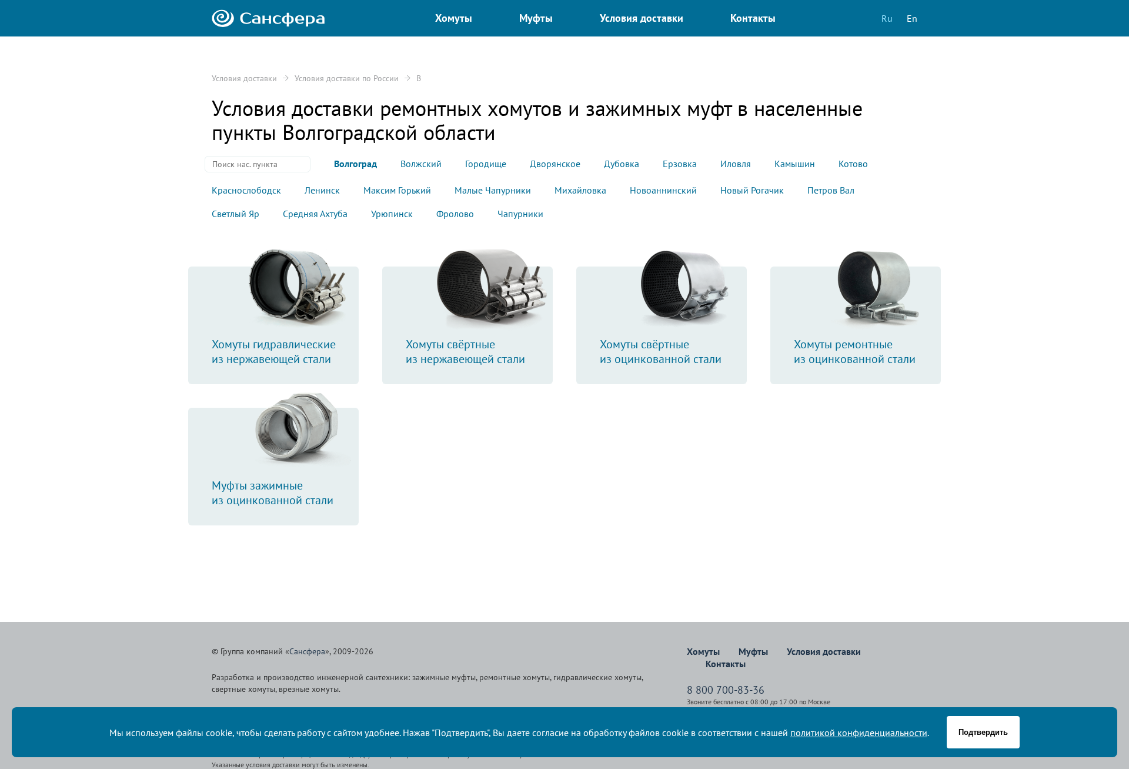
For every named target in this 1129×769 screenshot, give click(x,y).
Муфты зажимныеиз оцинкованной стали (272, 493)
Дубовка (621, 163)
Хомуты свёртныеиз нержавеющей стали (465, 352)
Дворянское (555, 163)
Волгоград (355, 163)
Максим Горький (397, 190)
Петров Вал (830, 190)
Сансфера (307, 651)
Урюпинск (392, 213)
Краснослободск (246, 190)
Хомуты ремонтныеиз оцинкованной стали (855, 352)
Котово (853, 163)
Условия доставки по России (347, 78)
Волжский (421, 163)
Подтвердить (983, 732)
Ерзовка (680, 163)
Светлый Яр (235, 213)
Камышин (794, 163)
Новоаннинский (663, 190)
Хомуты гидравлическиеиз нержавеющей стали (274, 352)
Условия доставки (244, 78)
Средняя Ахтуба (315, 213)
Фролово (455, 213)
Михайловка (580, 190)
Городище (485, 163)
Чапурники (520, 213)
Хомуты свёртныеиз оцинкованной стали (661, 352)
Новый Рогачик (752, 190)
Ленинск (322, 190)
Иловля (735, 163)
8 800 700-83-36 (725, 690)
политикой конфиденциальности (858, 732)
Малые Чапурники (493, 190)
